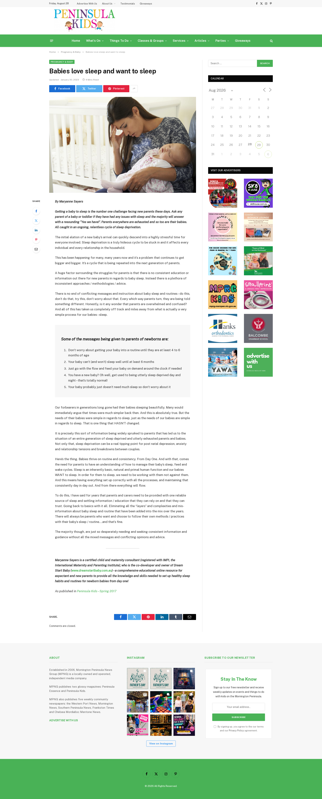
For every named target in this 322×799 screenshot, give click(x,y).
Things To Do (119, 40)
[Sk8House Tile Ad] (258, 193)
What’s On (93, 40)
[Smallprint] (258, 294)
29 (259, 145)
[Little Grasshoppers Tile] (258, 260)
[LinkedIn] (36, 230)
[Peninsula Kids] (84, 20)
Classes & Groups (151, 40)
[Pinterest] (36, 239)
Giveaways (146, 3)
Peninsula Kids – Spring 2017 (96, 591)
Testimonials (127, 3)
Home (76, 40)
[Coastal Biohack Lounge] (258, 227)
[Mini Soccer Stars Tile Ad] (222, 260)
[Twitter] (36, 220)
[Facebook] (36, 211)
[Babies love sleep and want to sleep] (122, 145)
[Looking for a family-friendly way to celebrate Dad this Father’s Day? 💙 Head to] (161, 678)
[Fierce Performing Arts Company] (222, 227)
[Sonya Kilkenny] (222, 193)
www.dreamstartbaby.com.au (92, 570)
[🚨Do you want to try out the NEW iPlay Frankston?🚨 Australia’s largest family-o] (161, 702)
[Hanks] (222, 328)
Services (179, 40)
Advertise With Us (87, 3)
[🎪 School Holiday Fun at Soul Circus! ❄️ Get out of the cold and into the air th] (184, 725)
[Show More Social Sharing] (134, 88)
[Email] (36, 249)
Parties (220, 40)
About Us (107, 3)
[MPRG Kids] (222, 294)
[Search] (271, 41)
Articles (200, 40)
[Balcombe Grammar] (258, 328)
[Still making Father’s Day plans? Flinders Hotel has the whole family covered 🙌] (137, 678)
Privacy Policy (236, 730)
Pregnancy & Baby (62, 62)
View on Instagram (161, 743)
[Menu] (51, 40)
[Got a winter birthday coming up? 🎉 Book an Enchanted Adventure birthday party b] (184, 702)
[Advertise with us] (258, 362)
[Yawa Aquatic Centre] (222, 362)
